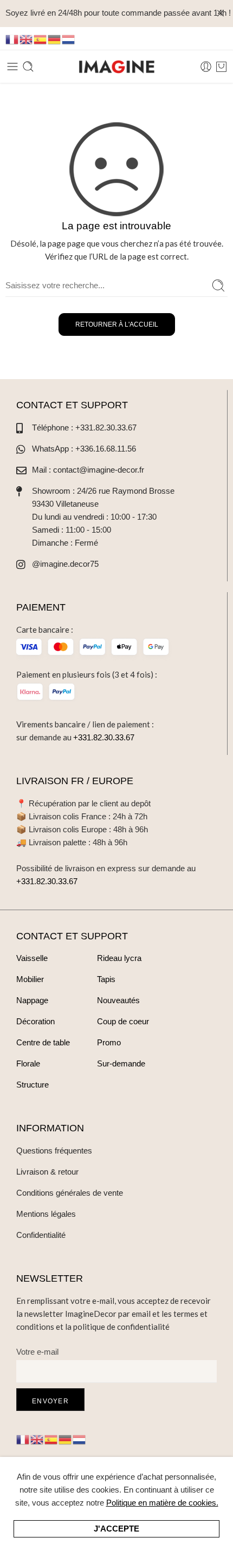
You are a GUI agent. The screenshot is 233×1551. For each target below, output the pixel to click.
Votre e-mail (37, 1351)
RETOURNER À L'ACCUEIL (116, 324)
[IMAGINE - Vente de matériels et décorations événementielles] (116, 67)
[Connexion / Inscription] (205, 66)
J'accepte (116, 1528)
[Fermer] (220, 13)
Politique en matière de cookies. (162, 1502)
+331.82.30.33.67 (103, 737)
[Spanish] (41, 38)
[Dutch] (69, 38)
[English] (27, 38)
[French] (12, 38)
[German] (55, 38)
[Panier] (221, 66)
